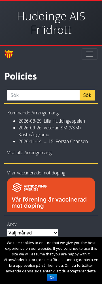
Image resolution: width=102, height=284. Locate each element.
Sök (87, 95)
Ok (52, 277)
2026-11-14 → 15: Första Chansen (53, 141)
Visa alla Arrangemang (29, 153)
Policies (20, 76)
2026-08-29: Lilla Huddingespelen (51, 121)
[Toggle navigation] (89, 54)
